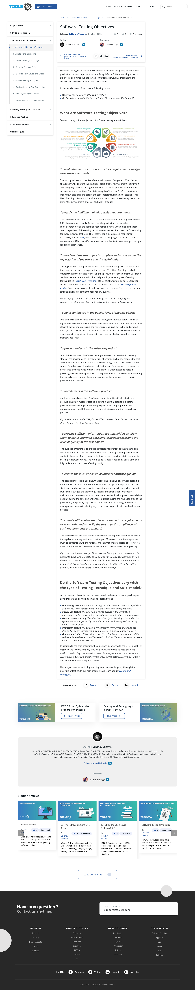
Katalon (118, 937)
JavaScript (118, 954)
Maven (159, 946)
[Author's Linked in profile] (83, 44)
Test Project (118, 933)
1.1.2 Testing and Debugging (24, 54)
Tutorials (35, 933)
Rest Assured (77, 937)
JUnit (159, 942)
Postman (77, 941)
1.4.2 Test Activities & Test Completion (28, 87)
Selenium (77, 933)
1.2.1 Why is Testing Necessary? (25, 60)
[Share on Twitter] (101, 56)
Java (159, 950)
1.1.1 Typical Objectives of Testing (28, 47)
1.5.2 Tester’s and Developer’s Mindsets (29, 100)
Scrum (77, 954)
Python (118, 950)
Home (109, 6)
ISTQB (97, 17)
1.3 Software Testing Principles (25, 80)
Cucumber (77, 946)
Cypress (118, 941)
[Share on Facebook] (96, 56)
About (151, 6)
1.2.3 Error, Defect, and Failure (25, 67)
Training (35, 937)
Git (77, 958)
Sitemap (35, 950)
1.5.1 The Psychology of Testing (25, 93)
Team (35, 946)
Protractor (118, 946)
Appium (159, 937)
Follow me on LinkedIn (95, 763)
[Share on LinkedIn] (106, 56)
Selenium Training (123, 6)
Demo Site (141, 6)
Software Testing (80, 17)
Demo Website (35, 942)
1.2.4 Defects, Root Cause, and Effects (28, 73)
